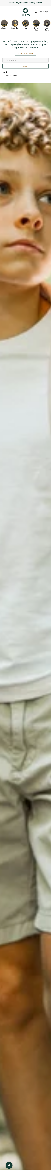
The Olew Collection (9, 76)
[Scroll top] (48, 1167)
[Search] (36, 12)
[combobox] (25, 60)
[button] (3, 12)
